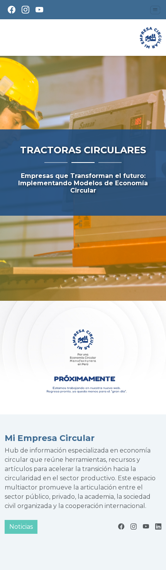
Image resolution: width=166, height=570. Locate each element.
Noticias (21, 526)
